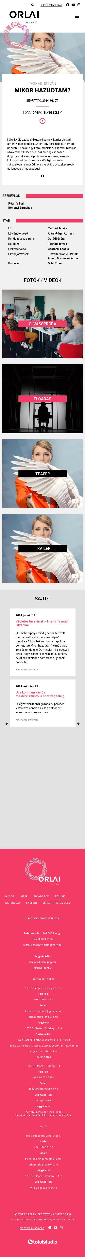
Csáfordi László (58, 248)
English (31, 903)
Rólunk (60, 896)
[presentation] (7, 724)
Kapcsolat (12, 903)
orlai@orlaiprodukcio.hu (47, 944)
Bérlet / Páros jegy (56, 903)
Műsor (10, 896)
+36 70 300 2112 (42, 939)
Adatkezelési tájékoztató (32, 1214)
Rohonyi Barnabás (20, 207)
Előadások (41, 896)
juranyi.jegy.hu (42, 967)
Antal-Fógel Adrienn (61, 233)
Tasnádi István (57, 228)
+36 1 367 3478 (44, 933)
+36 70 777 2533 (43, 1077)
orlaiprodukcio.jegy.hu (42, 962)
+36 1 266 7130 (43, 999)
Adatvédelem (62, 1214)
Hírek (24, 896)
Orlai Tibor (55, 263)
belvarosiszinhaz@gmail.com (43, 1011)
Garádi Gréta (56, 238)
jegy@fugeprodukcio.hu (43, 1089)
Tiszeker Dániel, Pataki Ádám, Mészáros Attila (63, 256)
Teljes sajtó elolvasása (26, 665)
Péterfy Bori (16, 203)
